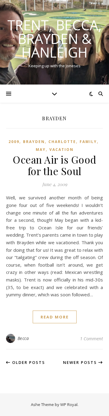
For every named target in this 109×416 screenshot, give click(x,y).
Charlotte (62, 141)
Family (88, 141)
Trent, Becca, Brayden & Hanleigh (54, 38)
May (41, 149)
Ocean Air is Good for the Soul (54, 165)
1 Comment (91, 338)
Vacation (61, 149)
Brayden (34, 141)
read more (55, 317)
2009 (13, 141)
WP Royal (69, 404)
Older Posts (28, 362)
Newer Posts (80, 362)
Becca (23, 338)
